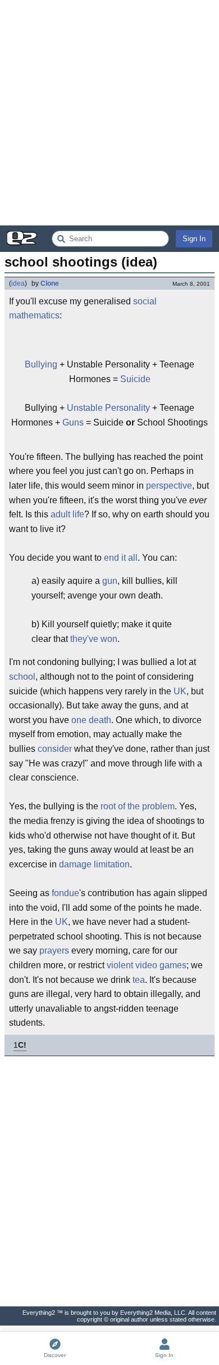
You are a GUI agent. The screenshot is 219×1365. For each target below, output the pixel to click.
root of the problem (138, 806)
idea (18, 283)
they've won (93, 639)
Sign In (194, 238)
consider (55, 749)
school (22, 676)
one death (91, 720)
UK (180, 691)
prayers (54, 950)
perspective (169, 485)
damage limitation (94, 864)
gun (109, 581)
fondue (65, 893)
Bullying (41, 364)
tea (139, 980)
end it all (121, 557)
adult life (67, 514)
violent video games (146, 965)
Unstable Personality (108, 408)
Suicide (135, 379)
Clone (49, 283)
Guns (73, 422)
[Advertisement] (109, 113)
